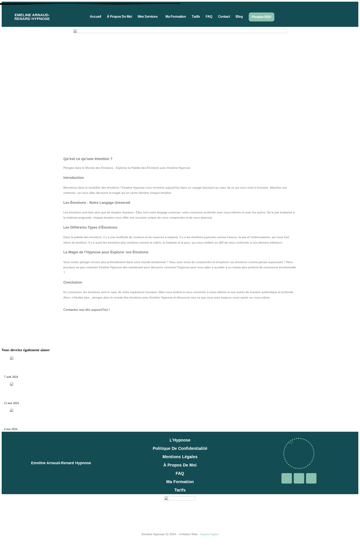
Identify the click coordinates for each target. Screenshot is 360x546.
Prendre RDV (261, 17)
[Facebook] (315, 16)
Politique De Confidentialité (180, 448)
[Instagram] (327, 16)
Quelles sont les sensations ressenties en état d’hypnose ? (47, 420)
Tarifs (196, 16)
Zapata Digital (209, 534)
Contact (224, 16)
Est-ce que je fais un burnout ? (26, 394)
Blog (239, 16)
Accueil (95, 16)
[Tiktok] (340, 16)
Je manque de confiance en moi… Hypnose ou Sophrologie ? (50, 368)
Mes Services (148, 16)
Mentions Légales (180, 456)
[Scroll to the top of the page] (3, 541)
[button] (148, 16)
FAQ (209, 16)
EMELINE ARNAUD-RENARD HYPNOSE (32, 17)
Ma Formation (175, 16)
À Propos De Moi (119, 16)
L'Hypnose (180, 440)
